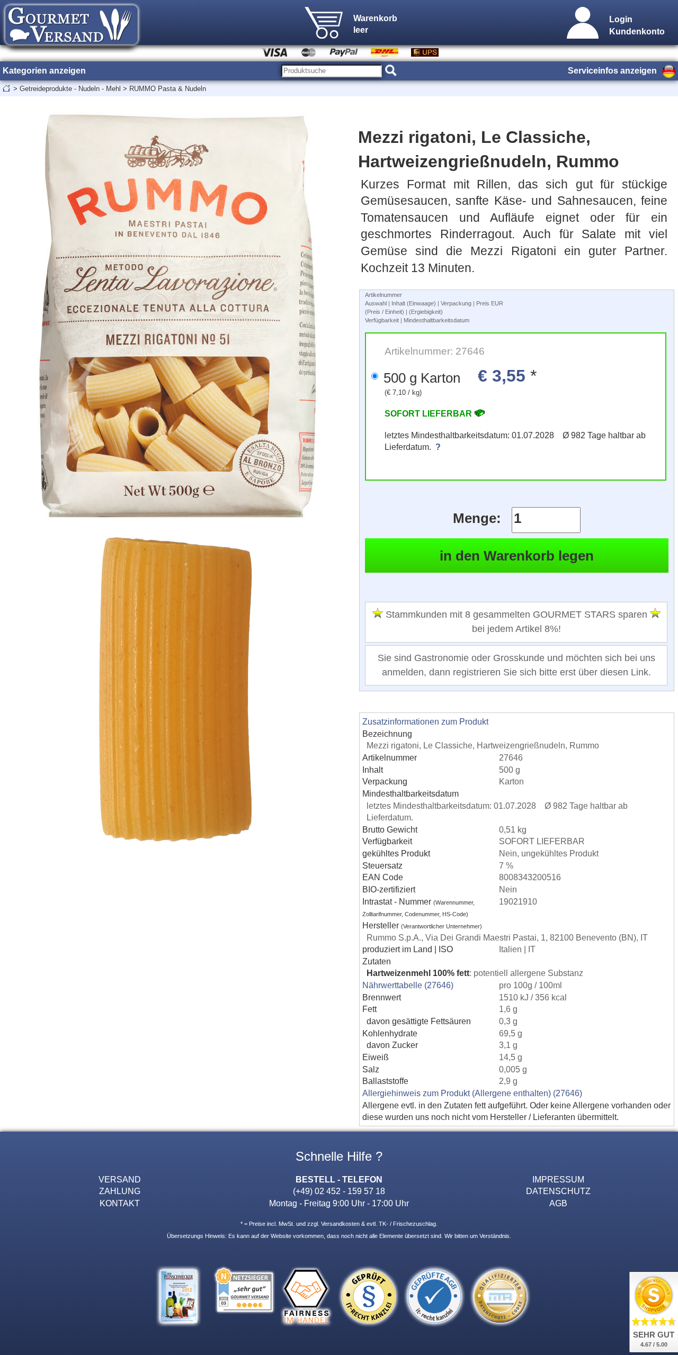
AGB (558, 1203)
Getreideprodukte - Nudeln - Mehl (70, 89)
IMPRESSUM (558, 1179)
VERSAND (120, 1179)
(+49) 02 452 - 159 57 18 (339, 1191)
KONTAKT (120, 1203)
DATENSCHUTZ (558, 1191)
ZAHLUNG (119, 1191)
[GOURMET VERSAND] (71, 50)
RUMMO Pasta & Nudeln (167, 89)
